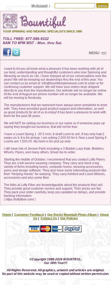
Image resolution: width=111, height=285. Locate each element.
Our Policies (69, 218)
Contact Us (49, 218)
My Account (39, 6)
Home (6, 215)
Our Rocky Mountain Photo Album (72, 215)
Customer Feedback (29, 215)
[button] (55, 246)
